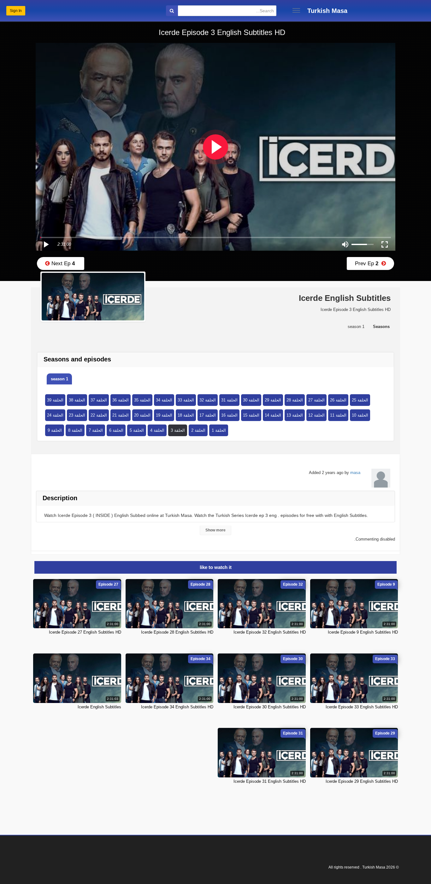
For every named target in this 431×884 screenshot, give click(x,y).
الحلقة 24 (55, 415)
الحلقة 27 (316, 400)
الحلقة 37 (99, 400)
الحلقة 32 (207, 400)
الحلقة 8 (75, 430)
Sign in (16, 11)
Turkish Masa (327, 10)
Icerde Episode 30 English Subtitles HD (269, 707)
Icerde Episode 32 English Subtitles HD (269, 632)
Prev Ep (368, 263)
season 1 (59, 379)
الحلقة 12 (316, 415)
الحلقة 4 (157, 430)
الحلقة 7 (96, 430)
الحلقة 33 (186, 400)
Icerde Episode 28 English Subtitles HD (177, 632)
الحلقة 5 (137, 430)
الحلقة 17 (207, 415)
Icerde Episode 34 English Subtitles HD (177, 707)
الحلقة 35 (142, 400)
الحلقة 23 (77, 415)
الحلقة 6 (116, 430)
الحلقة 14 (273, 415)
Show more (215, 530)
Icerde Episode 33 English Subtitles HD (362, 707)
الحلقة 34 (164, 400)
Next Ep (62, 263)
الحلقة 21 (120, 415)
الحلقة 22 (99, 415)
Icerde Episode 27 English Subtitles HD (85, 632)
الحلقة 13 (294, 415)
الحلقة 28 (294, 400)
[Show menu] (296, 10)
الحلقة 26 (338, 400)
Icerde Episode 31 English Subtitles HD (269, 781)
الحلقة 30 (251, 400)
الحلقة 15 (251, 415)
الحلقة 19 (164, 415)
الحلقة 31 (229, 400)
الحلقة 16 (229, 415)
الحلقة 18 (186, 415)
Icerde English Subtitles (99, 707)
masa (355, 472)
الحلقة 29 (273, 400)
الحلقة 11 (338, 415)
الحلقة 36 (120, 400)
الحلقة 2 (198, 430)
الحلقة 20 (142, 415)
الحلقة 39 (55, 400)
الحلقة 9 (55, 430)
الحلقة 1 (219, 430)
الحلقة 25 (360, 400)
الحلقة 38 (77, 400)
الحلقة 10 (360, 415)
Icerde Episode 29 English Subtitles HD (362, 781)
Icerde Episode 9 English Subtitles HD (363, 632)
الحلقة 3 (178, 430)
